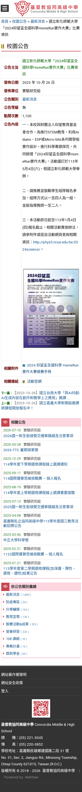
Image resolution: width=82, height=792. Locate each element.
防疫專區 (16, 602)
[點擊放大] (51, 308)
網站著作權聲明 (14, 675)
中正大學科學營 (16, 540)
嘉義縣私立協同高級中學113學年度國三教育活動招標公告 (40, 523)
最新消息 (18, 595)
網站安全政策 (12, 683)
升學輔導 (17, 609)
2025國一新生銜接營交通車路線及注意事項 (38, 507)
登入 (4, 691)
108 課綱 (16, 639)
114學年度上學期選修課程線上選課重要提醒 (39, 493)
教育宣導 (17, 617)
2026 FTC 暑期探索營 (20, 450)
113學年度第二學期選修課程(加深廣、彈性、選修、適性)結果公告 (39, 571)
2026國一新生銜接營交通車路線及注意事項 (38, 436)
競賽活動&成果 (22, 624)
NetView (31, 777)
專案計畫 (16, 646)
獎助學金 (16, 654)
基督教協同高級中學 (57, 771)
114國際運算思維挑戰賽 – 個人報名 (32, 478)
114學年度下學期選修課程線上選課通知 (35, 464)
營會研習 (17, 632)
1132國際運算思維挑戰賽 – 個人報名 (33, 554)
